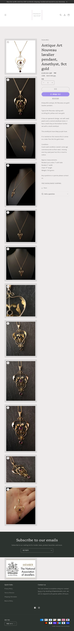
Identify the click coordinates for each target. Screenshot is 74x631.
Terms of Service (9, 593)
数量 (43, 79)
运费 (54, 76)
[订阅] (51, 550)
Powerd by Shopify (65, 626)
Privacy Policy (9, 588)
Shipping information (11, 597)
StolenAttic (58, 626)
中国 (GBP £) (9, 623)
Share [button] (45, 188)
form (40, 591)
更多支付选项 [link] (55, 98)
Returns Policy (9, 601)
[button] (5, 15)
